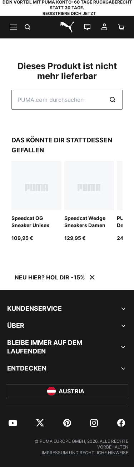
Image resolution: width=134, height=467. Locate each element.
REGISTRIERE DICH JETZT (69, 13)
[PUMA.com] (67, 27)
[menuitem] (13, 423)
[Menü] (13, 27)
